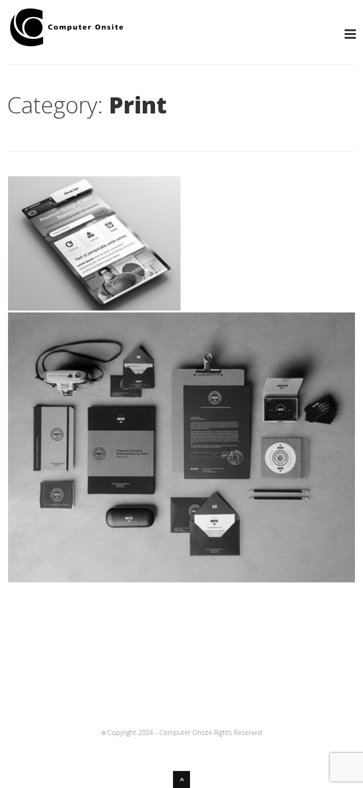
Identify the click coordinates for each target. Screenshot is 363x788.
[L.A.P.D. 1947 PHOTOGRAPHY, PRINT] (94, 307)
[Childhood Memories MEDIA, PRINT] (181, 579)
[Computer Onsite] (66, 46)
